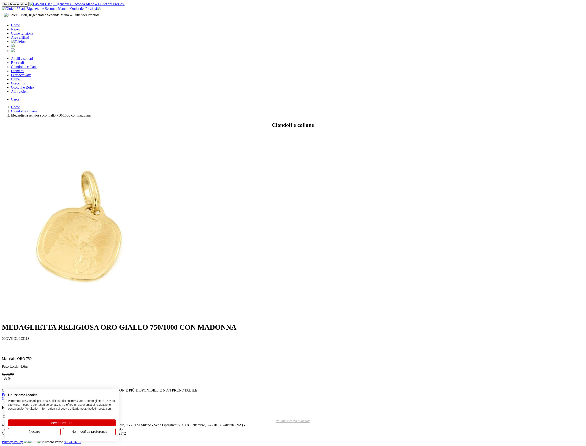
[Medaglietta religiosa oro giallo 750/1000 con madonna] (93, 317)
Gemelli (16, 79)
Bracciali (17, 63)
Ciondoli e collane (24, 67)
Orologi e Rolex (22, 87)
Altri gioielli (19, 91)
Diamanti (17, 71)
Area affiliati (20, 37)
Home (15, 25)
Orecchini (18, 83)
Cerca (15, 99)
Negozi (16, 29)
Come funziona (22, 33)
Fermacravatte (21, 75)
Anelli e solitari (22, 58)
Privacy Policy (12, 442)
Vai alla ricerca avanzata (293, 421)
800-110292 (72, 442)
